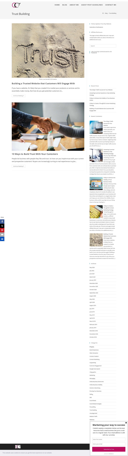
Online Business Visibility (96, 384)
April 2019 (92, 318)
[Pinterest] (2, 230)
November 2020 (94, 286)
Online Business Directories (97, 381)
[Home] (103, 13)
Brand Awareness (94, 350)
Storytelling (93, 407)
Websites (92, 419)
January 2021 (93, 280)
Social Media (93, 400)
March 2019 (93, 321)
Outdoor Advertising (95, 388)
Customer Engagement (96, 366)
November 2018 (94, 334)
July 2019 (92, 308)
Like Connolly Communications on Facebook (101, 52)
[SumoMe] (2, 239)
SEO (91, 397)
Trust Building (112, 13)
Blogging (92, 347)
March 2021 (93, 277)
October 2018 (93, 337)
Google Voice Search (95, 369)
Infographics (93, 372)
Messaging (92, 378)
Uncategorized (93, 413)
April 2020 (92, 302)
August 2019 (93, 305)
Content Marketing (94, 359)
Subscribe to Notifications (96, 27)
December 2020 (94, 283)
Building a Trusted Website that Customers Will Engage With (43, 83)
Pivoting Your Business (95, 391)
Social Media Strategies (95, 404)
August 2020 (93, 296)
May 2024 (92, 267)
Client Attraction (94, 353)
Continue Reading (19, 95)
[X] (2, 226)
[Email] (2, 234)
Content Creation (94, 356)
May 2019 (92, 315)
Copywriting (93, 362)
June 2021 (92, 274)
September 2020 (94, 293)
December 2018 (94, 331)
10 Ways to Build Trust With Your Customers (35, 153)
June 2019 (92, 312)
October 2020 (93, 289)
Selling (91, 394)
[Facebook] (2, 221)
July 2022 (92, 270)
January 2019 (93, 327)
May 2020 (92, 299)
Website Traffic (93, 416)
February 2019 (93, 324)
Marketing (92, 375)
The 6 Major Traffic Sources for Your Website (101, 90)
